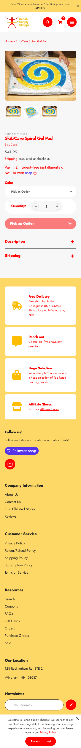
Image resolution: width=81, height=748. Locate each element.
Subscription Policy (19, 565)
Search (10, 599)
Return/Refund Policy (20, 550)
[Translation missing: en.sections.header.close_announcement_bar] (78, 6)
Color (9, 182)
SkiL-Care (11, 144)
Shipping (11, 158)
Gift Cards (12, 621)
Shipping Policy (16, 557)
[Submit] (71, 704)
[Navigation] (72, 22)
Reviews (10, 516)
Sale (8, 642)
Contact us (35, 342)
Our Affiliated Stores (20, 509)
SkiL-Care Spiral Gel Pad (32, 41)
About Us (11, 494)
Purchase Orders (17, 635)
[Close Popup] (77, 718)
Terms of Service (16, 572)
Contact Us (13, 501)
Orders (10, 628)
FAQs (9, 613)
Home (9, 41)
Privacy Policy (15, 543)
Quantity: (18, 205)
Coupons (11, 606)
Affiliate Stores (49, 409)
